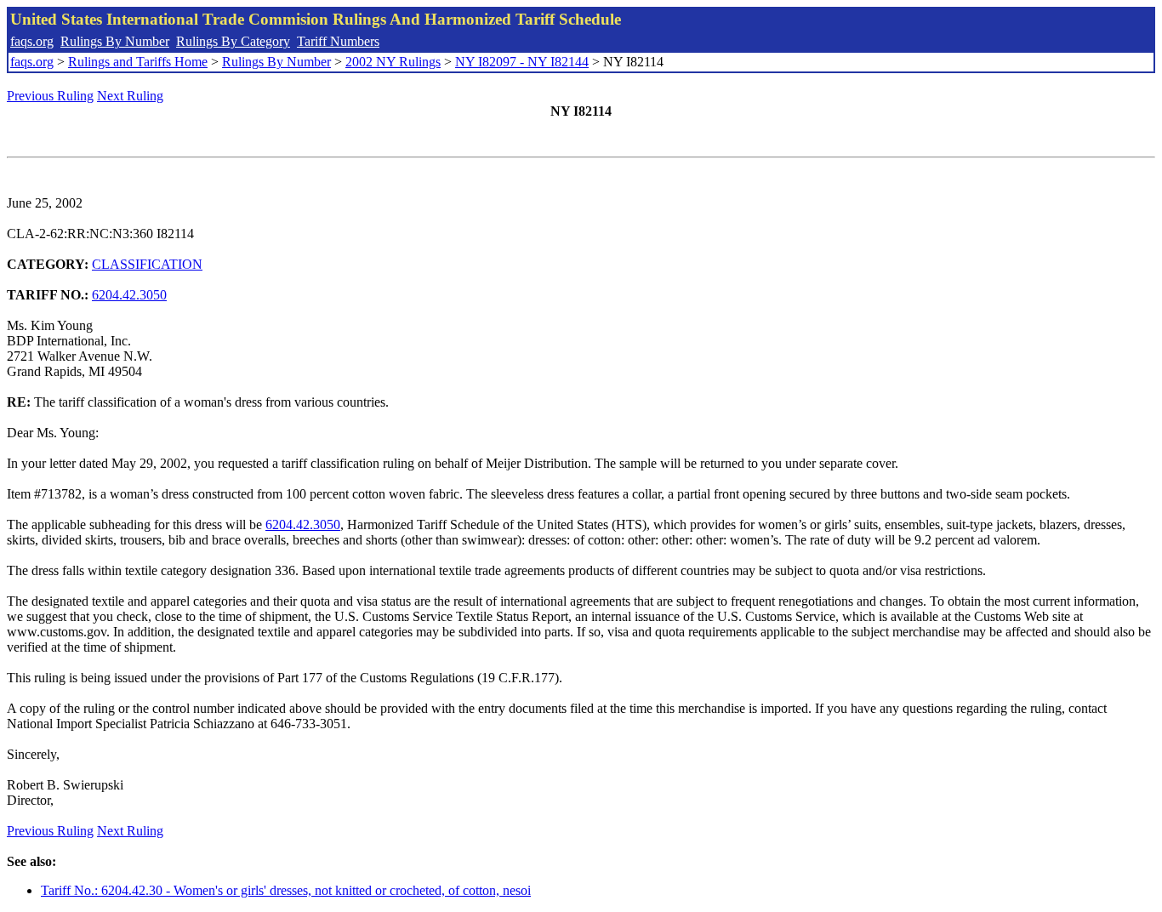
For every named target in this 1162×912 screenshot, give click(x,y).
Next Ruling (130, 95)
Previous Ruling (50, 95)
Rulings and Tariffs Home (138, 61)
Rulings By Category (233, 41)
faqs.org (32, 41)
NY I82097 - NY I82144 (522, 61)
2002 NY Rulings (393, 61)
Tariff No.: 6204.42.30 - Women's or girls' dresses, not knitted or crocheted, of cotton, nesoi (286, 890)
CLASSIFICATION (147, 264)
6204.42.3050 (129, 295)
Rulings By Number (114, 41)
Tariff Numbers (338, 41)
